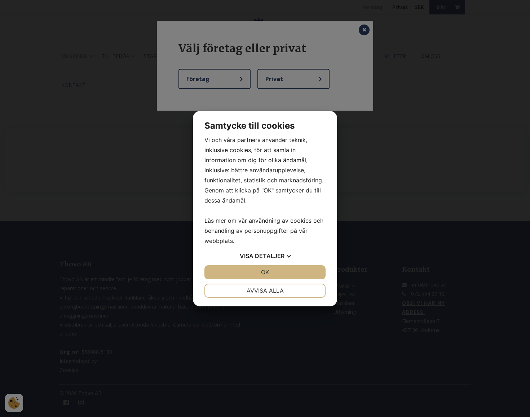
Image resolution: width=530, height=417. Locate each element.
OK (265, 272)
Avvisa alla (265, 290)
